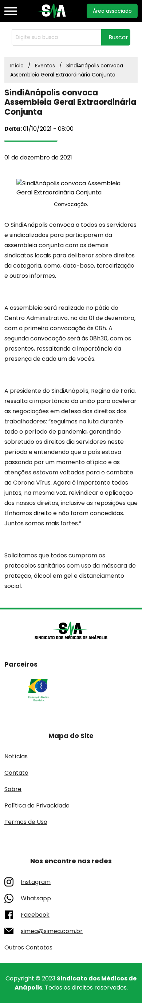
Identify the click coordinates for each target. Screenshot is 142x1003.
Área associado (112, 11)
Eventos (45, 65)
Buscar (118, 37)
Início (17, 65)
